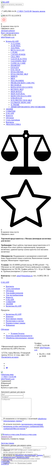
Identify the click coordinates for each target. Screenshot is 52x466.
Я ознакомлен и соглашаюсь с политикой (24, 420)
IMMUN (14, 76)
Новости (9, 116)
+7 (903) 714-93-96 (24, 11)
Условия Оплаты (17, 333)
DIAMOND (15, 65)
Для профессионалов (14, 293)
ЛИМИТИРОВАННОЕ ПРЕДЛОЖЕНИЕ (28, 107)
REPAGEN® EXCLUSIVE (22, 87)
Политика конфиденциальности (19, 336)
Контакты (10, 122)
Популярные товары (14, 319)
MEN (13, 78)
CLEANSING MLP (18, 61)
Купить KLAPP (12, 41)
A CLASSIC (16, 43)
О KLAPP (10, 113)
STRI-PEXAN (16, 98)
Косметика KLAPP (13, 306)
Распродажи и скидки (15, 321)
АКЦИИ (9, 109)
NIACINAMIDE (17, 81)
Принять (47, 457)
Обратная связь (7, 374)
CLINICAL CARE (18, 63)
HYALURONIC (17, 72)
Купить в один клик (28, 434)
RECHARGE (16, 85)
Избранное (10, 325)
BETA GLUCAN (17, 50)
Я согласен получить (23, 426)
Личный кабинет (8, 31)
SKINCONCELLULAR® (21, 96)
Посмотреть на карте (10, 357)
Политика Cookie (24, 463)
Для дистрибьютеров (14, 295)
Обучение (10, 118)
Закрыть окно (6, 437)
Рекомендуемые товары (15, 323)
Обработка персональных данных (20, 338)
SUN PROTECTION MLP (21, 100)
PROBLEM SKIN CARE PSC (23, 83)
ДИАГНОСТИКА (13, 124)
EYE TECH (15, 70)
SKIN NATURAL (18, 94)
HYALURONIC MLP (19, 74)
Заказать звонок (38, 11)
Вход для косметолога (10, 33)
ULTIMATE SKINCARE (21, 102)
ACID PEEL (16, 46)
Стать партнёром (13, 120)
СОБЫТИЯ (10, 111)
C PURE (14, 52)
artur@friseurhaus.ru (24, 276)
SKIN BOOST (16, 92)
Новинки (9, 316)
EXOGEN (15, 67)
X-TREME (15, 105)
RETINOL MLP (17, 89)
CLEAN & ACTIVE (19, 59)
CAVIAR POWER (18, 54)
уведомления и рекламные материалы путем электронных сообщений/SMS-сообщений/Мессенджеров (23, 426)
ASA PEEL (15, 48)
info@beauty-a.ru (7, 37)
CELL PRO (15, 57)
